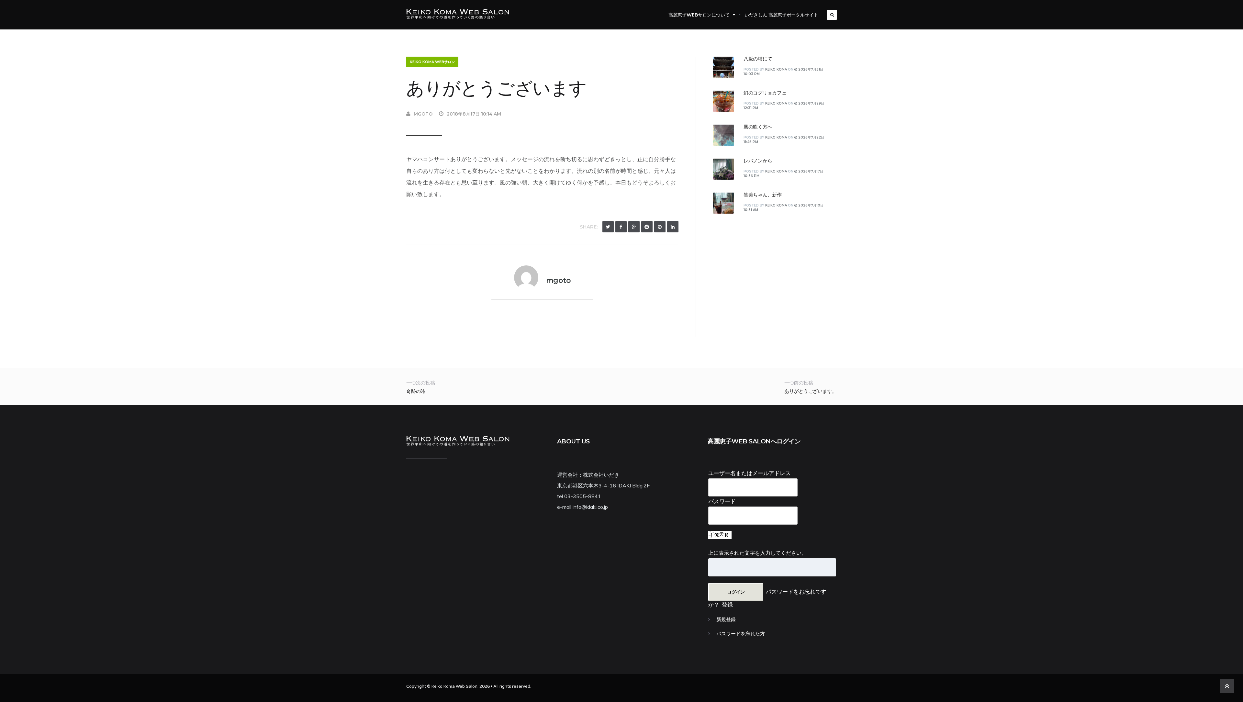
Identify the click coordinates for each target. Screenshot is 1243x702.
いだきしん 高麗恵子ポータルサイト (781, 15)
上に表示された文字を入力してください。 (757, 553)
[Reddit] (647, 226)
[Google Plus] (634, 226)
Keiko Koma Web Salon (454, 686)
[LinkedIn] (672, 226)
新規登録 (726, 619)
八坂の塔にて (758, 59)
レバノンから (758, 161)
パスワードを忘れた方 (740, 634)
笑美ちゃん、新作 (763, 195)
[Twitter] (608, 226)
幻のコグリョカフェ (765, 93)
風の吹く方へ (758, 127)
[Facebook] (621, 226)
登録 (727, 604)
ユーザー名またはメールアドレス (749, 473)
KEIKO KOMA (776, 69)
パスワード (722, 501)
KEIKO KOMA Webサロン (432, 62)
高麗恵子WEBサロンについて (699, 15)
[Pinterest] (660, 226)
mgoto (423, 114)
